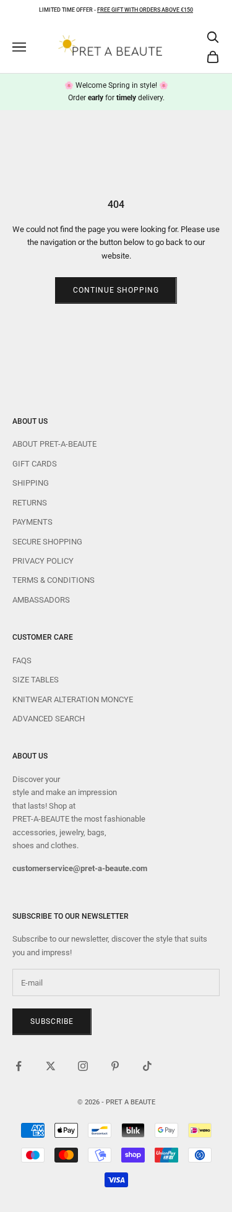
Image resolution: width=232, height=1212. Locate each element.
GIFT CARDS (34, 463)
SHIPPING (30, 483)
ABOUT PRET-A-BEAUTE (54, 444)
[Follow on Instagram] (83, 1066)
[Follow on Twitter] (51, 1066)
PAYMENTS (32, 521)
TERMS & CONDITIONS (53, 580)
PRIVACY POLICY (43, 560)
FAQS (22, 660)
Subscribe (52, 1021)
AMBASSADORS (41, 599)
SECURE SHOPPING (47, 541)
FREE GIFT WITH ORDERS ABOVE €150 (145, 10)
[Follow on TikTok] (147, 1066)
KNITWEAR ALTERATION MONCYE (72, 699)
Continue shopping (115, 290)
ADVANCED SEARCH (48, 718)
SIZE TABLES (35, 679)
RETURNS (29, 502)
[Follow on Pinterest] (115, 1066)
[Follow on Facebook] (18, 1066)
